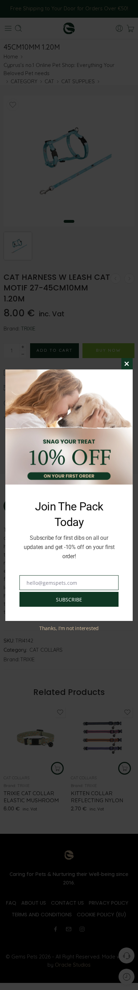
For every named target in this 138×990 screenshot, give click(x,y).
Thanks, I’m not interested (69, 628)
